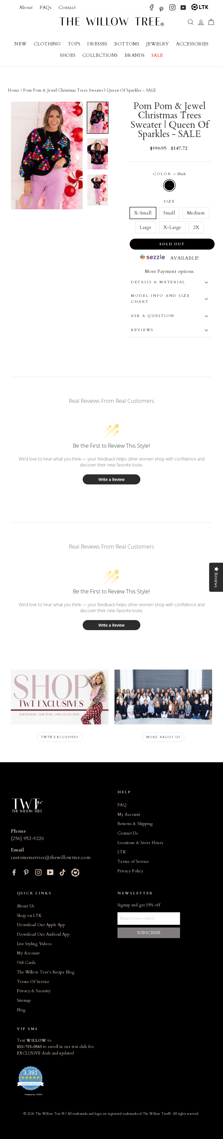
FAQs (46, 7)
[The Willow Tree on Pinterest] (161, 9)
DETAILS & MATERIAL (158, 282)
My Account (128, 814)
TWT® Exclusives (60, 737)
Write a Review (111, 479)
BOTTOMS (126, 44)
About (26, 7)
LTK (121, 852)
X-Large (172, 227)
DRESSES (97, 44)
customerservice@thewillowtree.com (51, 857)
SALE (157, 55)
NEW (20, 44)
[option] (47, 155)
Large (145, 227)
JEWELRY (157, 44)
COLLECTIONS (100, 55)
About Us (25, 906)
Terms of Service (133, 861)
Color (169, 174)
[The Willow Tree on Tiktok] (62, 872)
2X (196, 227)
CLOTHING (47, 44)
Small (169, 213)
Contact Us (127, 833)
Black (169, 185)
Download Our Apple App (41, 925)
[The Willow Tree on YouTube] (183, 9)
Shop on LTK (29, 915)
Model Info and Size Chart (160, 298)
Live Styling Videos (34, 944)
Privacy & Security (34, 991)
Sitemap (24, 1000)
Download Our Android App (43, 934)
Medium (196, 213)
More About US (163, 737)
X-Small (143, 213)
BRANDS (135, 55)
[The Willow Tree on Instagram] (172, 9)
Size (169, 201)
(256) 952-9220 (27, 838)
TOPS (74, 44)
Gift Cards (26, 962)
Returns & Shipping (135, 823)
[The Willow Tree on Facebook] (151, 9)
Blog (21, 1010)
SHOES (67, 55)
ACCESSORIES (192, 44)
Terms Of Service (33, 981)
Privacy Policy (130, 871)
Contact (67, 7)
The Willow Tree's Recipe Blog (46, 972)
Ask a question (152, 315)
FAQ (121, 805)
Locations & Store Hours (140, 842)
